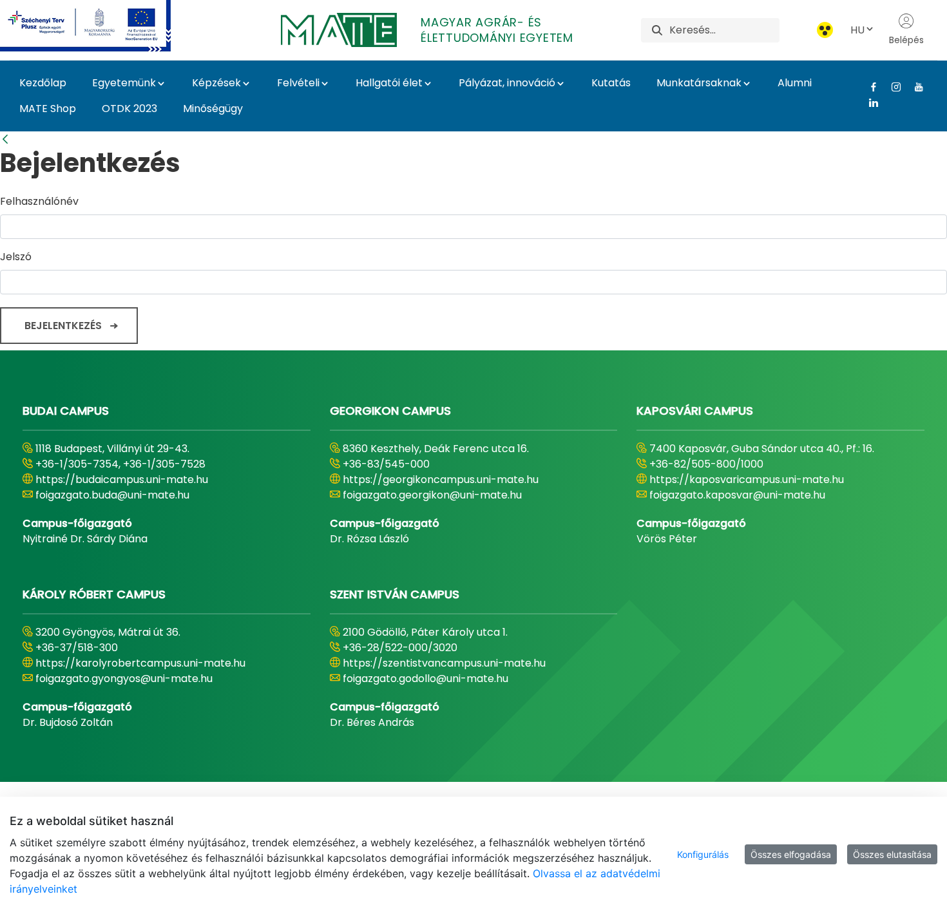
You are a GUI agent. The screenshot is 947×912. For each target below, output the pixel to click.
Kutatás (611, 82)
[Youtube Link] (914, 87)
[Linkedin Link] (869, 102)
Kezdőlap (42, 82)
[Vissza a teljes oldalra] (5, 139)
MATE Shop (47, 108)
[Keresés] (657, 30)
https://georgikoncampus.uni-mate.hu (441, 479)
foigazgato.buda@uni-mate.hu (112, 495)
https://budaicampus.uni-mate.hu (121, 479)
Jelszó (16, 256)
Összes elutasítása (892, 854)
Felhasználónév (39, 201)
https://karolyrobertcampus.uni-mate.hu (140, 663)
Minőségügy (213, 108)
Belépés (906, 39)
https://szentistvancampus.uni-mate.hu (444, 663)
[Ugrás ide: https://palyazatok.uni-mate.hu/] (101, 26)
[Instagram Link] (891, 87)
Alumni (795, 82)
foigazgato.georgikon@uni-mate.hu (432, 495)
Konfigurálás (703, 854)
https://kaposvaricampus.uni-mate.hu (746, 479)
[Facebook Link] (869, 87)
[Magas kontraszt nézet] (825, 30)
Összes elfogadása (791, 854)
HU (857, 30)
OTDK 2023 (129, 108)
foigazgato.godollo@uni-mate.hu (425, 678)
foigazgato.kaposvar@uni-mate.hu (737, 495)
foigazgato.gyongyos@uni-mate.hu (124, 678)
